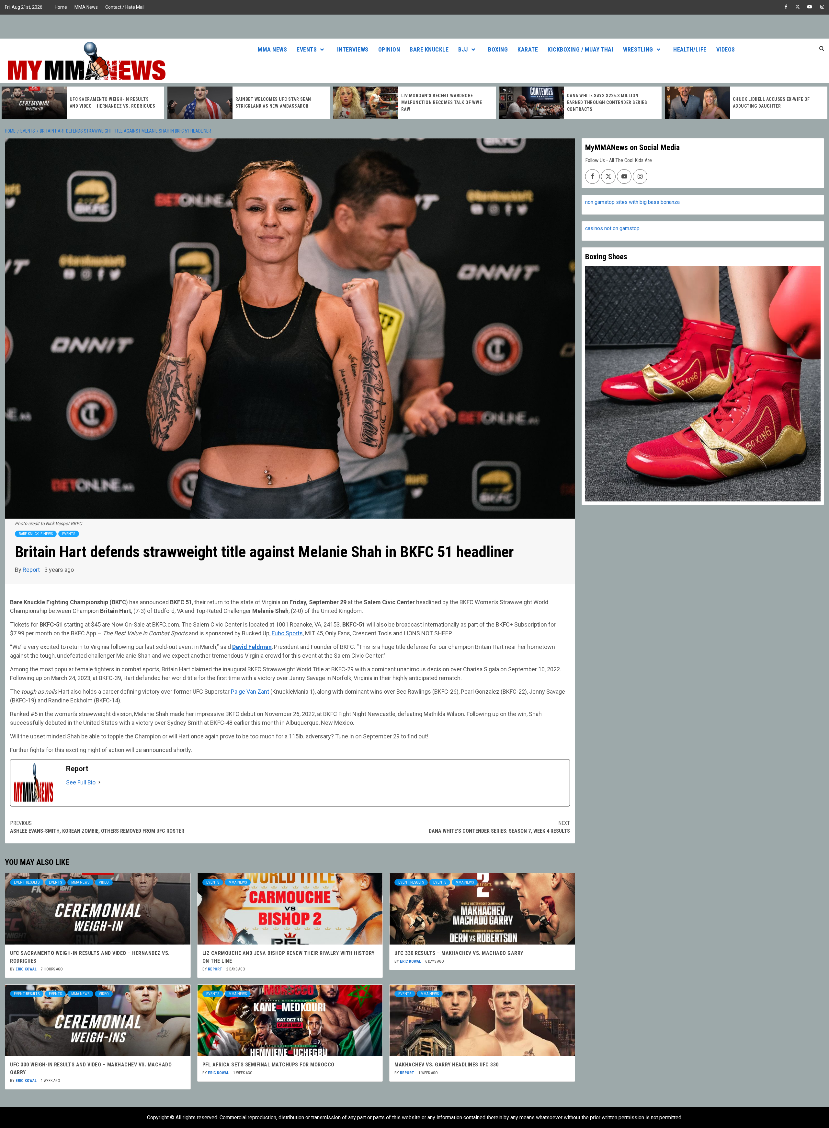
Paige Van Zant (250, 691)
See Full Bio (81, 782)
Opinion (389, 49)
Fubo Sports (287, 633)
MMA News (86, 7)
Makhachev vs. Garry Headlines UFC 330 (446, 1065)
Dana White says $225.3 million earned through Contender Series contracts (441, 102)
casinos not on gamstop (612, 228)
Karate (527, 49)
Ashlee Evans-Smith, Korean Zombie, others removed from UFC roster (97, 827)
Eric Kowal (27, 969)
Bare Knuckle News (36, 534)
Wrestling (638, 49)
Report (32, 569)
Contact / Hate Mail (124, 7)
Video (104, 882)
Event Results (27, 882)
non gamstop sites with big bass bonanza (632, 202)
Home (61, 7)
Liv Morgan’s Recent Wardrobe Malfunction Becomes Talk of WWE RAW (275, 102)
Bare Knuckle (429, 49)
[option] (83, 103)
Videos (725, 49)
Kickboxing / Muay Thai (580, 49)
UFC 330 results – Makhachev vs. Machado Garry (458, 953)
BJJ (463, 49)
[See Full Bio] (99, 782)
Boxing (498, 49)
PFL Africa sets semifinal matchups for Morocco (268, 1065)
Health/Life (690, 49)
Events (307, 49)
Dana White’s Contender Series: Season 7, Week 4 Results (499, 827)
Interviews (353, 49)
